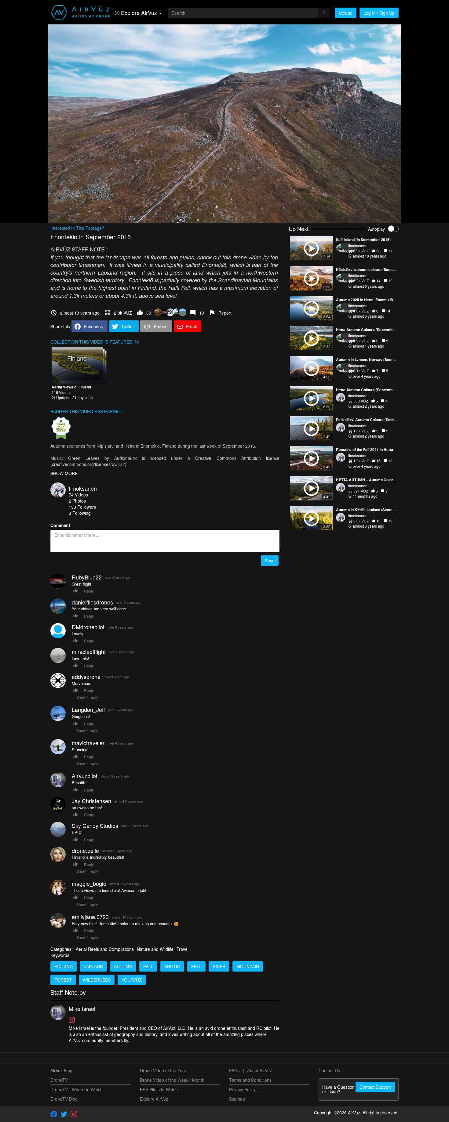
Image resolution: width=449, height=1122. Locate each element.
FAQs (234, 1070)
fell (196, 966)
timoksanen (83, 488)
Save (270, 560)
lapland (93, 966)
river (219, 966)
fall (148, 966)
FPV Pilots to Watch (159, 1089)
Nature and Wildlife (155, 949)
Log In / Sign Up (379, 13)
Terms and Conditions (250, 1080)
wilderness (97, 980)
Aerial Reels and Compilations (105, 949)
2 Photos (77, 501)
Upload (345, 13)
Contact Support (375, 1087)
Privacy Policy (242, 1089)
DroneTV (59, 1080)
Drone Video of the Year (163, 1070)
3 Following (80, 513)
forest (63, 980)
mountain (247, 966)
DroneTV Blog (64, 1099)
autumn (123, 966)
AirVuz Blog (61, 1070)
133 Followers (82, 507)
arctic (172, 966)
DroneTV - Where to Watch (76, 1089)
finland (63, 966)
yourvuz (132, 980)
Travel (182, 949)
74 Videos (78, 495)
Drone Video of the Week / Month (172, 1080)
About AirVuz (259, 1070)
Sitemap (237, 1099)
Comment (60, 525)
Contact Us (329, 1070)
